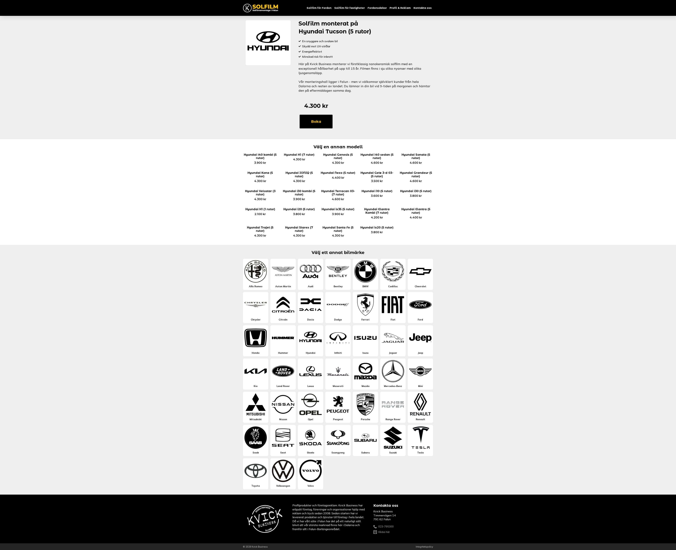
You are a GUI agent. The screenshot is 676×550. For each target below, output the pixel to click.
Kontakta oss (423, 7)
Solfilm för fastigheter (349, 7)
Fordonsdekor (377, 7)
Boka (316, 121)
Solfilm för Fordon (319, 7)
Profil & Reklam (400, 7)
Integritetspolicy (424, 546)
